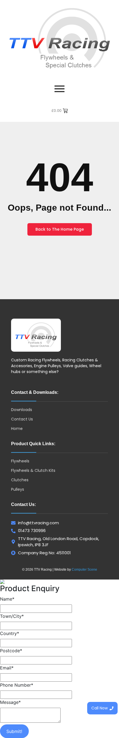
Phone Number (16, 685)
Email (7, 668)
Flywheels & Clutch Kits (33, 470)
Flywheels (20, 461)
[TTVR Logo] (36, 335)
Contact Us (22, 419)
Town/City (12, 616)
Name (7, 599)
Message (10, 702)
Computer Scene (84, 569)
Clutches (20, 480)
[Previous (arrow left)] (9, 369)
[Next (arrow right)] (109, 369)
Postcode (11, 650)
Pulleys (17, 489)
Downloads (21, 409)
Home (17, 428)
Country (9, 633)
